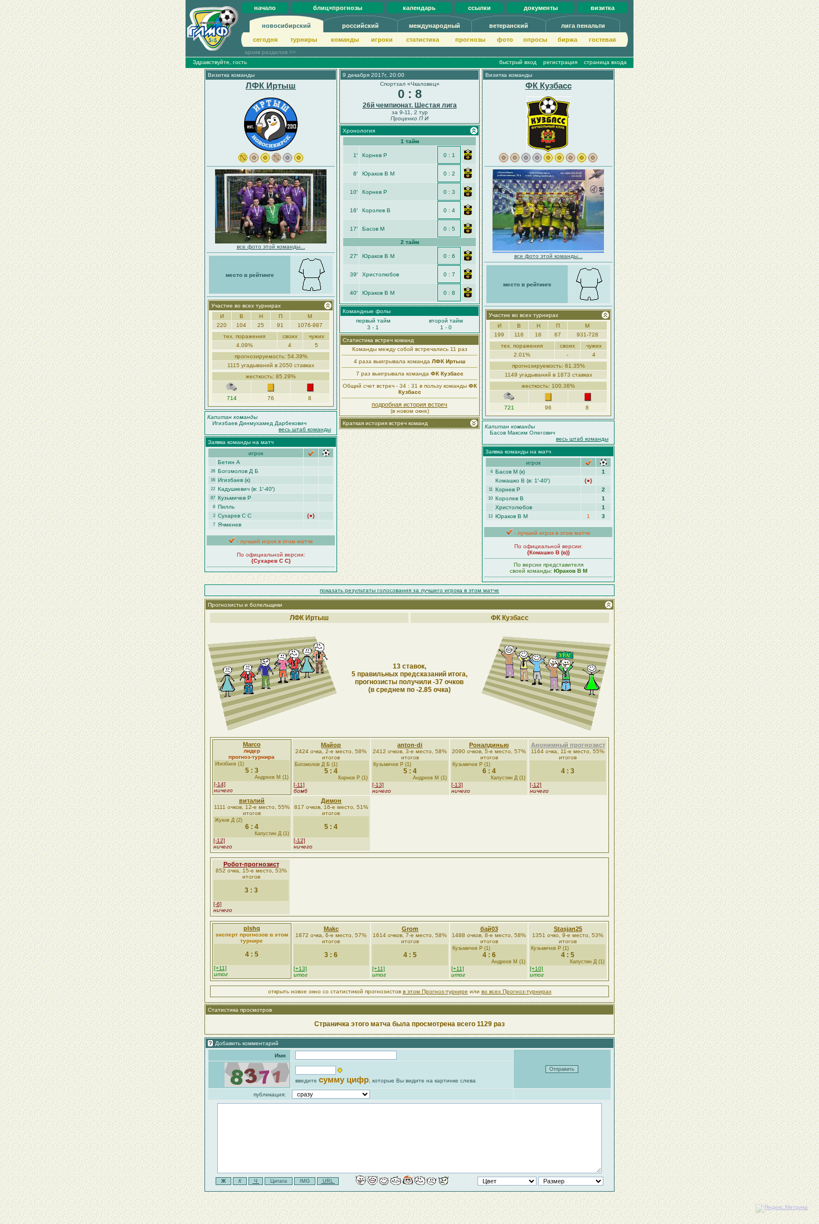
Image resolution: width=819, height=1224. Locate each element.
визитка (603, 7)
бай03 (489, 928)
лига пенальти (583, 25)
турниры (303, 39)
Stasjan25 (568, 928)
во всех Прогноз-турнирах (516, 991)
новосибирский (286, 25)
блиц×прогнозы (337, 7)
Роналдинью (489, 745)
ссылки (479, 7)
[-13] (378, 785)
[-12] (536, 785)
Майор (331, 745)
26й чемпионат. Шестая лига (410, 105)
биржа (567, 39)
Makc (331, 928)
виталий (252, 800)
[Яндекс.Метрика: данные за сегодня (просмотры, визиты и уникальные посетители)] (781, 1208)
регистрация (560, 62)
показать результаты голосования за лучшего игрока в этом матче (409, 590)
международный (434, 25)
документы (541, 7)
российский (360, 25)
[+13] (300, 968)
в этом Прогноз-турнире (435, 991)
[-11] (299, 785)
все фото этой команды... (271, 246)
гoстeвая (602, 39)
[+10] (536, 968)
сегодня (265, 39)
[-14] (220, 784)
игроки (382, 39)
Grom (410, 928)
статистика (422, 39)
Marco (252, 744)
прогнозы (470, 39)
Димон (331, 800)
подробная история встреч (409, 404)
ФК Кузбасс (548, 85)
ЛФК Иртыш (271, 85)
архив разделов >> (270, 52)
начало (265, 7)
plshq (251, 928)
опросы (535, 39)
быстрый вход (518, 62)
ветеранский (508, 25)
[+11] (220, 968)
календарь (419, 7)
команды (345, 39)
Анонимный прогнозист (568, 745)
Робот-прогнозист (251, 864)
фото (505, 39)
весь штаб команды (305, 429)
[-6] (217, 904)
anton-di (409, 745)
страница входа (605, 62)
